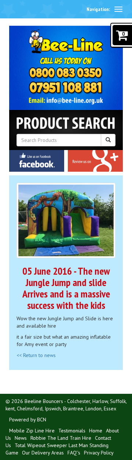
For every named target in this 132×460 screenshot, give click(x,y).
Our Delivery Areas (43, 452)
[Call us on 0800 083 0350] (66, 73)
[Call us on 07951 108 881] (66, 88)
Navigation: (98, 9)
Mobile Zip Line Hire (32, 430)
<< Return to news (36, 355)
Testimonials (71, 430)
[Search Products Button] (108, 140)
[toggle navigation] (118, 9)
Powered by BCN (27, 419)
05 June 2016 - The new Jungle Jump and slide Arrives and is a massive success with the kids (66, 287)
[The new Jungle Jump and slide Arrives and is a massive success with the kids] (65, 220)
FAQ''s (73, 452)
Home (95, 430)
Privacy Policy (99, 452)
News (21, 438)
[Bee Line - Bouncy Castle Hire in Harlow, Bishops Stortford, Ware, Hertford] (66, 41)
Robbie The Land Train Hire (60, 438)
